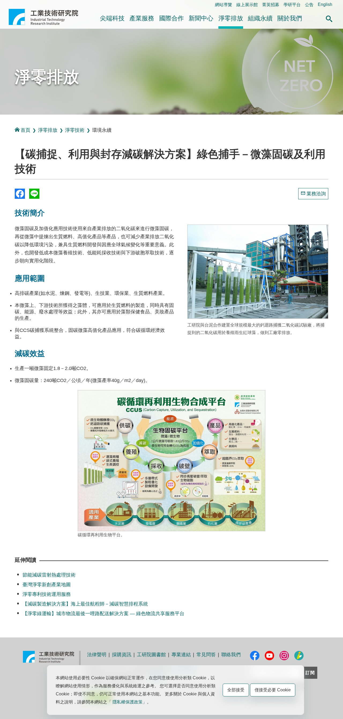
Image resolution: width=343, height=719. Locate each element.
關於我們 (289, 18)
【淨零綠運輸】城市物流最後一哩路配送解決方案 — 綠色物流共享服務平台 (103, 613)
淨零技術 (74, 130)
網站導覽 (223, 4)
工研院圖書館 (151, 654)
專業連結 (181, 654)
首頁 (25, 130)
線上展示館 (247, 4)
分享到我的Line (34, 194)
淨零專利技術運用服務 (47, 594)
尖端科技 (112, 18)
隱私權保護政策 (128, 702)
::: (10, 4)
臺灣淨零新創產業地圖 (47, 584)
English (325, 4)
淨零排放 (230, 18)
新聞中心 (201, 18)
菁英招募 (270, 4)
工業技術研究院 (47, 17)
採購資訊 (121, 654)
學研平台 (292, 4)
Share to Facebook (20, 194)
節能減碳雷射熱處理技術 (49, 575)
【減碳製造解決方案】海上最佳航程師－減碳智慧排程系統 (85, 604)
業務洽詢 (316, 193)
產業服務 (141, 18)
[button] (329, 18)
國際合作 (171, 18)
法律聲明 (96, 654)
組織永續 (260, 18)
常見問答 (206, 654)
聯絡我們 (231, 654)
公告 (309, 4)
